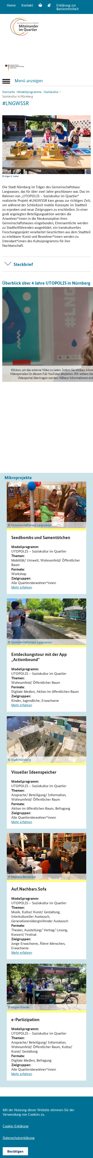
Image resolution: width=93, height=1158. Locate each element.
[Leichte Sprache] (40, 5)
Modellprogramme (29, 91)
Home (11, 5)
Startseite (8, 91)
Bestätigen (15, 1151)
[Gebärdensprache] (49, 5)
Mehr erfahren (21, 587)
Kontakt (27, 5)
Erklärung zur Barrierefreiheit (67, 7)
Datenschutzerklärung (19, 1137)
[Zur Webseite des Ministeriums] (26, 68)
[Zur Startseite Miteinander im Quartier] (24, 36)
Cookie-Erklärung (15, 1126)
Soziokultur (51, 91)
